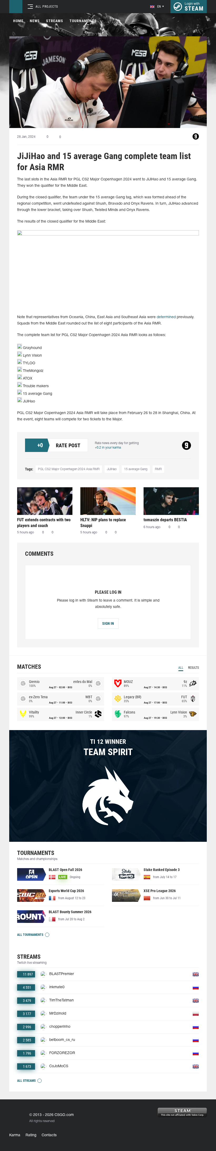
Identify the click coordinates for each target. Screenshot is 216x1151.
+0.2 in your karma (108, 447)
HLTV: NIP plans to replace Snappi (103, 522)
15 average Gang (136, 469)
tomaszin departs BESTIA (165, 519)
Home (18, 21)
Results (193, 668)
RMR (158, 469)
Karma (14, 1135)
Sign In (108, 623)
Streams (54, 21)
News (35, 21)
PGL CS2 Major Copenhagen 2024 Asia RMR (69, 469)
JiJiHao (112, 469)
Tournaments (83, 21)
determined (166, 317)
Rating (31, 1135)
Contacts (49, 1135)
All (180, 668)
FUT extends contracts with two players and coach (44, 522)
